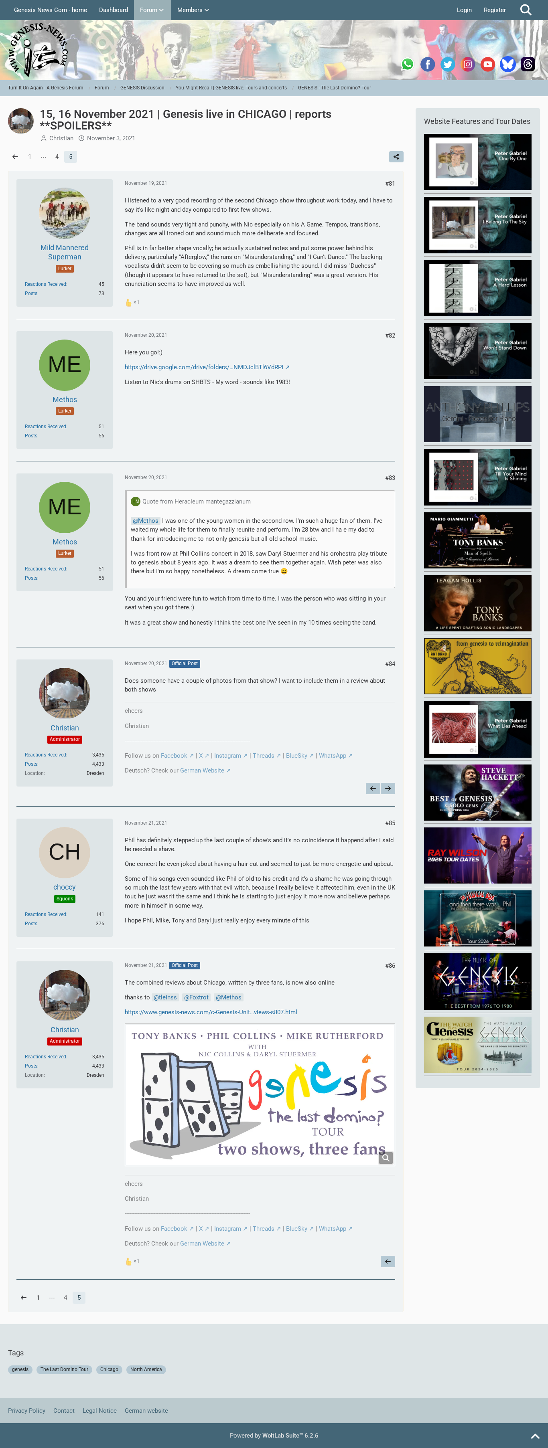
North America (146, 1369)
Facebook (174, 755)
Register (495, 10)
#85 (390, 823)
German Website (202, 770)
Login (464, 10)
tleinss (168, 997)
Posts (31, 293)
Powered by (274, 1435)
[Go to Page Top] (535, 1437)
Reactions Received (45, 284)
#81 (390, 183)
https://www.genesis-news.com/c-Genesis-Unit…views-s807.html (211, 1012)
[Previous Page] (15, 157)
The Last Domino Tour (64, 1369)
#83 (390, 477)
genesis (20, 1369)
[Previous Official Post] (373, 788)
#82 (390, 335)
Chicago (109, 1369)
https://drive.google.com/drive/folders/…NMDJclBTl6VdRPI (204, 367)
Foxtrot (199, 997)
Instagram (227, 755)
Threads (263, 755)
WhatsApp (332, 755)
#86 (390, 965)
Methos (148, 520)
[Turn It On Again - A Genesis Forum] (274, 50)
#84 (390, 663)
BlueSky (296, 755)
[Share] (396, 156)
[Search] (526, 10)
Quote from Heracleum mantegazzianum (196, 501)
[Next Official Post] (388, 788)
